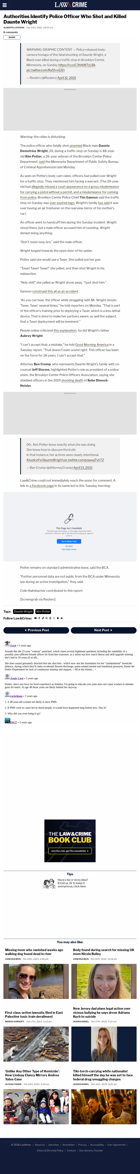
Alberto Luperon (13, 27)
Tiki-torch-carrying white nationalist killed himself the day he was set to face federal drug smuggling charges (103, 1075)
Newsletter (68, 1144)
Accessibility (97, 1144)
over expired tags (62, 203)
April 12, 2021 (66, 78)
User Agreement (116, 1144)
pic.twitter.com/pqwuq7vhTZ (83, 460)
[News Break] (61, 618)
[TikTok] (43, 618)
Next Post (101, 630)
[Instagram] (46, 618)
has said (104, 203)
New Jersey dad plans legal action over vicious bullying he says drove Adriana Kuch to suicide (102, 1012)
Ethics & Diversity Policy (50, 1150)
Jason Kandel (81, 1021)
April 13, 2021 (82, 467)
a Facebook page (42, 486)
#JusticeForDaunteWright (44, 460)
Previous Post (38, 630)
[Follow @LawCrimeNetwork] (54, 618)
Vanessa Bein (13, 959)
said (42, 161)
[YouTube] (35, 618)
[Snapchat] (57, 618)
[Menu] (4, 5)
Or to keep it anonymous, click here (72, 885)
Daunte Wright (23, 611)
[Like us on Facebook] (39, 618)
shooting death (72, 380)
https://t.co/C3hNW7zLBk (76, 65)
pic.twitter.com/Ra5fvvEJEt (45, 70)
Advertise (53, 1144)
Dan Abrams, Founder (91, 1150)
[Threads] (50, 618)
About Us (40, 1144)
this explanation (65, 330)
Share (12, 37)
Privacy (82, 1144)
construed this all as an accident (55, 291)
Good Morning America (92, 344)
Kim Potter (43, 611)
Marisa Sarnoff (14, 1021)
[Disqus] (70, 682)
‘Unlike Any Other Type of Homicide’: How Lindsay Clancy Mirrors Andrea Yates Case (32, 1075)
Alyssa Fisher (13, 1084)
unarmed (75, 145)
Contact (71, 1150)
